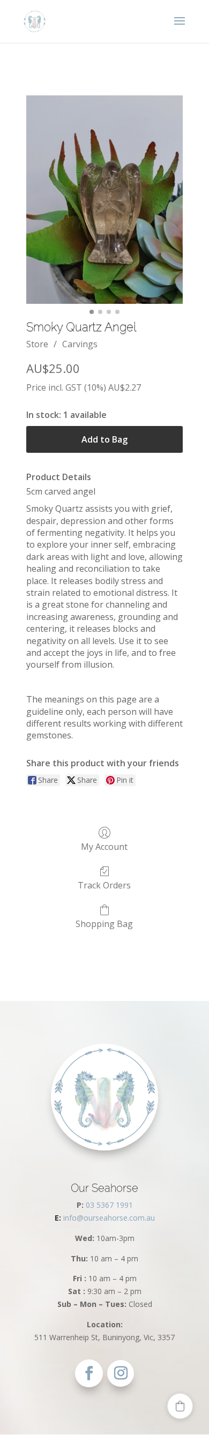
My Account (104, 846)
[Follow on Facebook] (89, 1373)
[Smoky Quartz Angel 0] (104, 199)
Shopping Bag (104, 923)
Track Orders (104, 885)
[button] (180, 1406)
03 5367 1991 (109, 1205)
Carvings (80, 344)
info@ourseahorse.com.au (105, 1218)
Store (37, 344)
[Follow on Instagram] (120, 1373)
